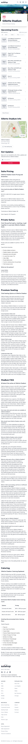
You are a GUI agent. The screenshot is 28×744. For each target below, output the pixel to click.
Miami (16, 688)
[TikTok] (7, 672)
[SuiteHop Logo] (4, 2)
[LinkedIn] (10, 672)
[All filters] (2, 35)
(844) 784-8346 (5, 669)
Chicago (17, 695)
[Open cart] (20, 2)
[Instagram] (4, 672)
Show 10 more (6, 113)
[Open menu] (26, 2)
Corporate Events (5, 707)
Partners (17, 709)
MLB (2, 688)
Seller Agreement (5, 728)
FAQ (2, 717)
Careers (16, 707)
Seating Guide (4, 709)
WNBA (2, 695)
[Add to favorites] (25, 7)
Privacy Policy (4, 731)
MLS (2, 693)
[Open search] (18, 2)
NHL (2, 690)
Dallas (16, 690)
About (16, 705)
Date (6, 34)
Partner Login (4, 719)
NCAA (2, 698)
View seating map (8, 146)
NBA (2, 686)
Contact (17, 712)
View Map (22, 135)
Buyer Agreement (5, 726)
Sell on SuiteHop (5, 705)
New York (17, 683)
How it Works (4, 712)
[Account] (23, 2)
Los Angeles (18, 686)
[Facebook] (2, 672)
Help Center (4, 714)
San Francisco (18, 693)
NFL (2, 683)
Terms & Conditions (6, 733)
